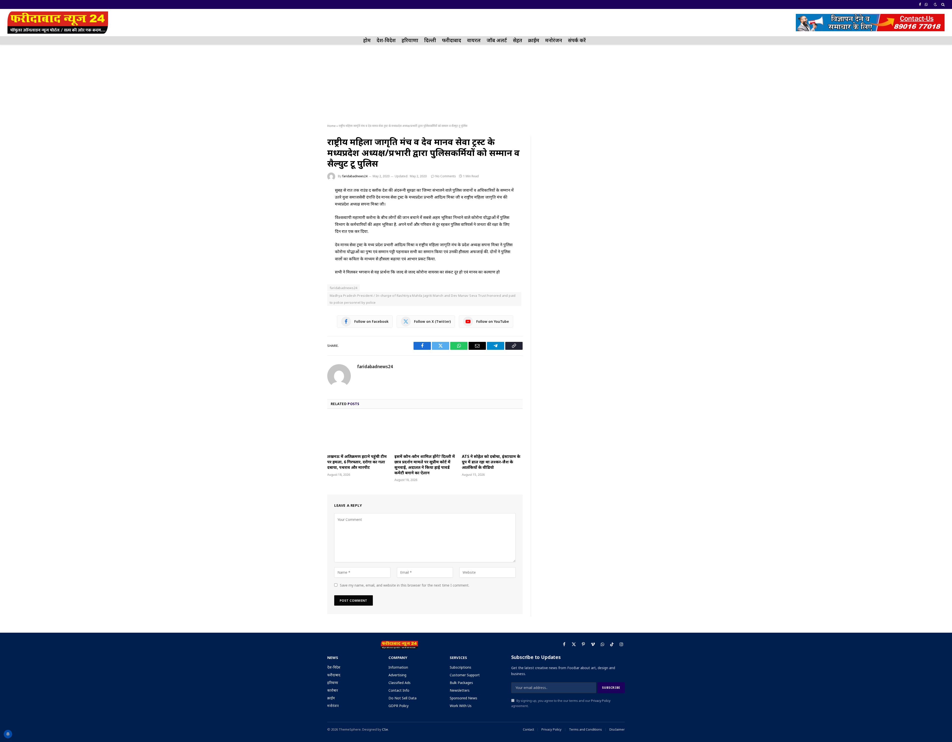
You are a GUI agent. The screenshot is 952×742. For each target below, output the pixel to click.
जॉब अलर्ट (497, 40)
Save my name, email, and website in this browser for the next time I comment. (404, 585)
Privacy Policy (600, 701)
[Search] (942, 4)
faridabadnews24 (354, 176)
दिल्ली (430, 40)
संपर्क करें (577, 40)
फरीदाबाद (451, 40)
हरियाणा (410, 40)
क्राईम (533, 40)
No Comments (445, 176)
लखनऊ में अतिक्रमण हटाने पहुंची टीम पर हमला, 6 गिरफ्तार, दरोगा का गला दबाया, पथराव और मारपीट (357, 462)
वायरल (474, 40)
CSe (385, 729)
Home (331, 126)
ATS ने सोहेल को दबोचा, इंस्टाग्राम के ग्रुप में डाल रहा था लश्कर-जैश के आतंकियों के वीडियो (491, 462)
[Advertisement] (476, 84)
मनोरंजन (553, 40)
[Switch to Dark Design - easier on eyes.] (935, 4)
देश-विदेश (386, 40)
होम (367, 40)
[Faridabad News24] (57, 22)
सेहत (517, 40)
